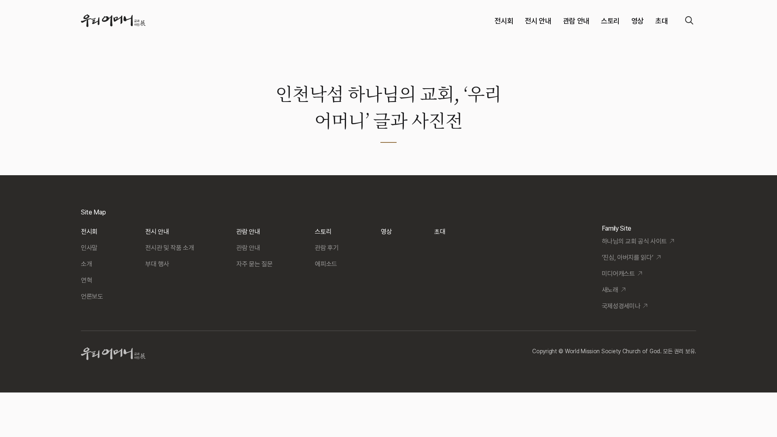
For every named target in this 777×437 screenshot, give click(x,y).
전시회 (504, 21)
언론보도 (92, 296)
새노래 (610, 290)
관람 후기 (326, 248)
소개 (86, 264)
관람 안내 (576, 21)
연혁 (86, 280)
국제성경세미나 (621, 306)
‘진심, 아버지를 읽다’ (628, 257)
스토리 (610, 21)
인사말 (89, 248)
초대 (661, 21)
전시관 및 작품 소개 (169, 248)
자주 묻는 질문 (254, 264)
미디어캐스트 (618, 274)
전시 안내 (538, 21)
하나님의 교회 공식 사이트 (634, 241)
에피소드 (326, 264)
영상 (637, 21)
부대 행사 (157, 264)
